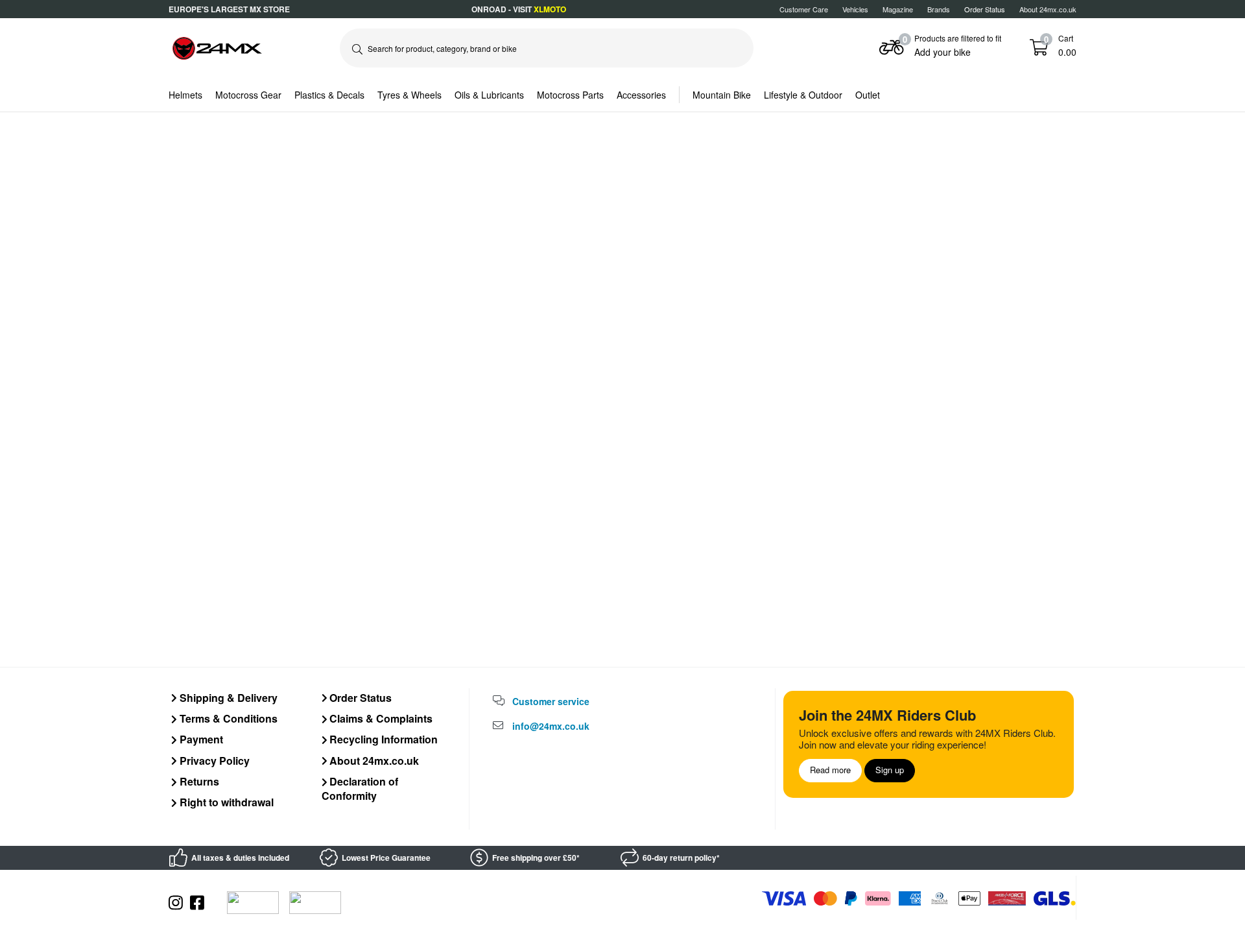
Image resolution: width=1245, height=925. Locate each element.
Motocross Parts (570, 94)
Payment (200, 739)
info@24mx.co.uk (550, 725)
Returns (198, 781)
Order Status (359, 697)
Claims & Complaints (380, 718)
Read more (830, 769)
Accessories (641, 94)
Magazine (898, 9)
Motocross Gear (248, 94)
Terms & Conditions (227, 718)
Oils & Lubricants (489, 94)
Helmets (185, 94)
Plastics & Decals (329, 94)
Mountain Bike (722, 94)
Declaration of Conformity (360, 788)
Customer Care (803, 9)
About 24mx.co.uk (1047, 9)
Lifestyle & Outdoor (803, 94)
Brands (938, 9)
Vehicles (855, 9)
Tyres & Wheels (409, 94)
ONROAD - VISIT (518, 9)
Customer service (550, 701)
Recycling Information (382, 739)
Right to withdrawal (225, 802)
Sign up (889, 769)
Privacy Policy (213, 760)
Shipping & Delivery (227, 697)
